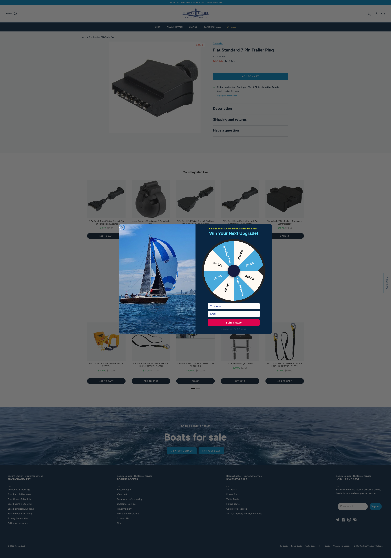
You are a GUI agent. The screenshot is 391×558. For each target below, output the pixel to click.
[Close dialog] (122, 227)
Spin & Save (234, 322)
